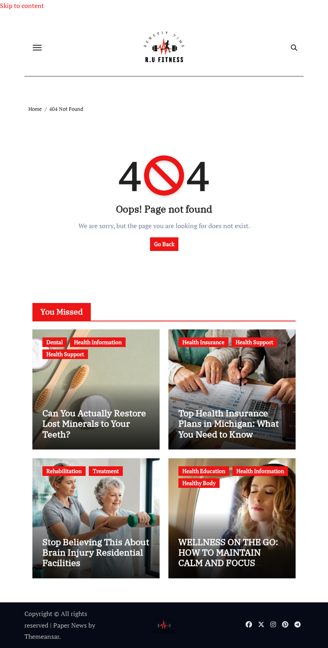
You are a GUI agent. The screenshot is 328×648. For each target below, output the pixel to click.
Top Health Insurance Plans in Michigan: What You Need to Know (228, 423)
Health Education (203, 471)
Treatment (106, 471)
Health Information (98, 342)
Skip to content (22, 5)
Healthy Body (199, 483)
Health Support (65, 354)
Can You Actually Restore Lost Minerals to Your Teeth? (94, 423)
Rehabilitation (64, 471)
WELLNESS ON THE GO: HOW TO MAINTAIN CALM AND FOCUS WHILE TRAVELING (228, 557)
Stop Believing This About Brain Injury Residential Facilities (95, 552)
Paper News (70, 625)
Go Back (164, 244)
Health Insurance (203, 342)
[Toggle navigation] (37, 47)
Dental (54, 342)
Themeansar (41, 636)
